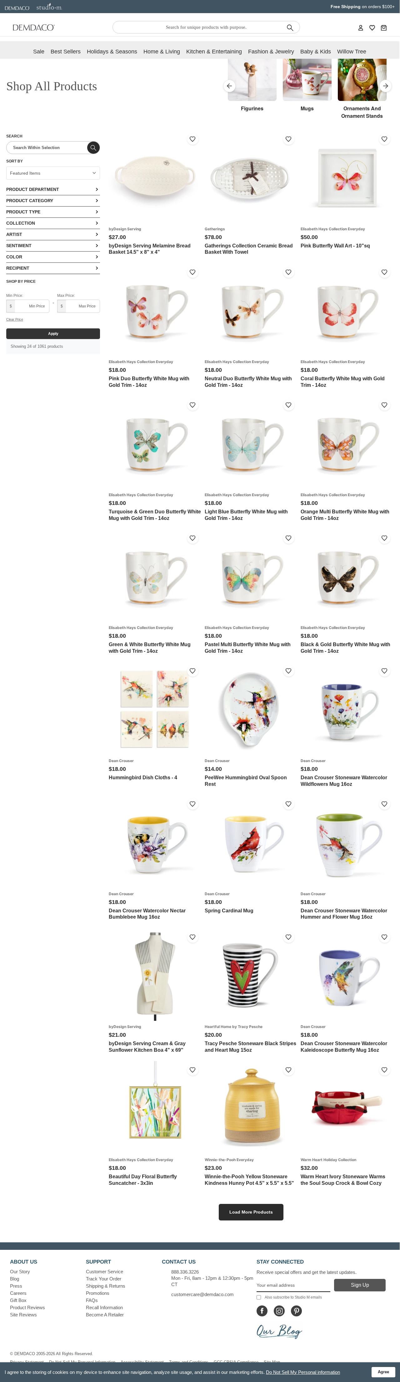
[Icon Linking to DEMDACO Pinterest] (296, 1310)
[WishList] (372, 27)
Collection (20, 223)
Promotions (97, 1293)
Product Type (23, 211)
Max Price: (66, 295)
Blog (14, 1278)
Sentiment (19, 245)
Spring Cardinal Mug (229, 910)
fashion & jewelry (271, 51)
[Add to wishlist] (192, 139)
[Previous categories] (229, 86)
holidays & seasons (112, 51)
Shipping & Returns (105, 1286)
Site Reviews (23, 1314)
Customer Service (104, 1271)
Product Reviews (27, 1307)
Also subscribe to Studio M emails (293, 1297)
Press (16, 1286)
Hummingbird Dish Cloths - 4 (143, 777)
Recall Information (104, 1307)
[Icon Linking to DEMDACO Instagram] (279, 1310)
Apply (53, 334)
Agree (383, 1372)
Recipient (17, 268)
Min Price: (14, 295)
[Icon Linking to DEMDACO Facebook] (262, 1310)
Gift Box (18, 1300)
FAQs (92, 1300)
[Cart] (383, 27)
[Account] (360, 27)
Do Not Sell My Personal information (303, 1372)
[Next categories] (385, 86)
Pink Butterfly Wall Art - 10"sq (335, 245)
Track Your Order (103, 1278)
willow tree (351, 51)
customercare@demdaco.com (202, 1294)
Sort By (14, 161)
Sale (38, 51)
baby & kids (315, 51)
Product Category (29, 200)
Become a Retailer (105, 1314)
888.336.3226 (185, 1272)
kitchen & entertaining (214, 51)
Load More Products (251, 1212)
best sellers (66, 51)
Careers (18, 1293)
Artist (14, 234)
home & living (161, 51)
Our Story (20, 1271)
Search (14, 136)
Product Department (32, 189)
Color (14, 256)
